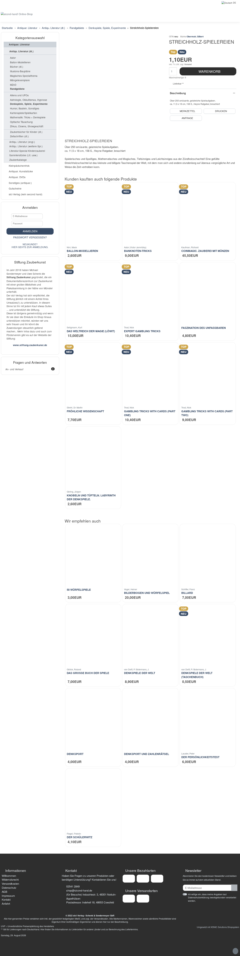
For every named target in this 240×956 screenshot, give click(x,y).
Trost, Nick (129, 327)
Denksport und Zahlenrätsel (146, 754)
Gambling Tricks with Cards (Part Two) (207, 413)
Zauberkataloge (18, 159)
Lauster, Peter (187, 753)
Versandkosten (10, 883)
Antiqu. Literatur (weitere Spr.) (26, 146)
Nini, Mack (72, 247)
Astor (13, 57)
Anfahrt (6, 903)
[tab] (89, 141)
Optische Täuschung (21, 122)
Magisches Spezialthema (23, 75)
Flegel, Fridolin (74, 833)
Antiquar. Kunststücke (21, 171)
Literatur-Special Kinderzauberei (27, 150)
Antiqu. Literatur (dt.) (21, 51)
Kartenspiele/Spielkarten (23, 113)
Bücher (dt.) (16, 66)
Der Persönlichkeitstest (200, 757)
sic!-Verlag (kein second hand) (25, 194)
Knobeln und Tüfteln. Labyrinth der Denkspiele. (91, 497)
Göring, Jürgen (74, 491)
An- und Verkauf (29, 369)
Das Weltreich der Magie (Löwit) (91, 331)
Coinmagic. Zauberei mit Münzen (205, 251)
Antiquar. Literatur (19, 44)
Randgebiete (17, 88)
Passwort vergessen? (30, 237)
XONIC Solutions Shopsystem (225, 927)
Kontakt (6, 899)
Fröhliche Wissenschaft (85, 411)
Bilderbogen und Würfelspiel (147, 593)
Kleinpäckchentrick (19, 165)
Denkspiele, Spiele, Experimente (29, 104)
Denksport (75, 754)
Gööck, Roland (74, 669)
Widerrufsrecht (10, 879)
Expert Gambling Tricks (142, 331)
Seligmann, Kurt (74, 327)
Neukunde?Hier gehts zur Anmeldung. (30, 246)
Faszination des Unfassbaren (203, 328)
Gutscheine (15, 188)
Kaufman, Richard (190, 247)
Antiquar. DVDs (17, 177)
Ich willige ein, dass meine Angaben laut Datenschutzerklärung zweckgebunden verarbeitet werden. (212, 897)
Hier (42, 929)
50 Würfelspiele (79, 590)
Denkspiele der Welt (139, 673)
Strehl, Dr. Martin (75, 407)
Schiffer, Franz (188, 589)
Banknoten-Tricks (138, 251)
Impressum (8, 895)
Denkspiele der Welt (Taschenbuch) (196, 675)
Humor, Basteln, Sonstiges (24, 108)
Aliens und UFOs (19, 95)
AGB (4, 891)
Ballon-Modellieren (82, 251)
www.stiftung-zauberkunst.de (30, 345)
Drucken (221, 111)
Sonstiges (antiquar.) (20, 183)
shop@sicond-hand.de (79, 890)
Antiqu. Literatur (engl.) (22, 142)
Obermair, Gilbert (195, 36)
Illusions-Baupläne (20, 71)
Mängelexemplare (20, 80)
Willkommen (9, 875)
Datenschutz (9, 887)
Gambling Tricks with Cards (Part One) (149, 413)
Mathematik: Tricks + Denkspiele (28, 117)
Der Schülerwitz (79, 837)
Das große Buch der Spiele (88, 673)
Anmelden (30, 231)
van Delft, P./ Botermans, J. (136, 669)
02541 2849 (73, 886)
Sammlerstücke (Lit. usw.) (23, 155)
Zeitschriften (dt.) (19, 136)
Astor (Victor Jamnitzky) (135, 247)
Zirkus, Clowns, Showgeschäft (26, 126)
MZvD (13, 84)
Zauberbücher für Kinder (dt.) (26, 132)
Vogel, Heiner (130, 589)
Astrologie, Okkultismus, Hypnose (28, 99)
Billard (187, 593)
